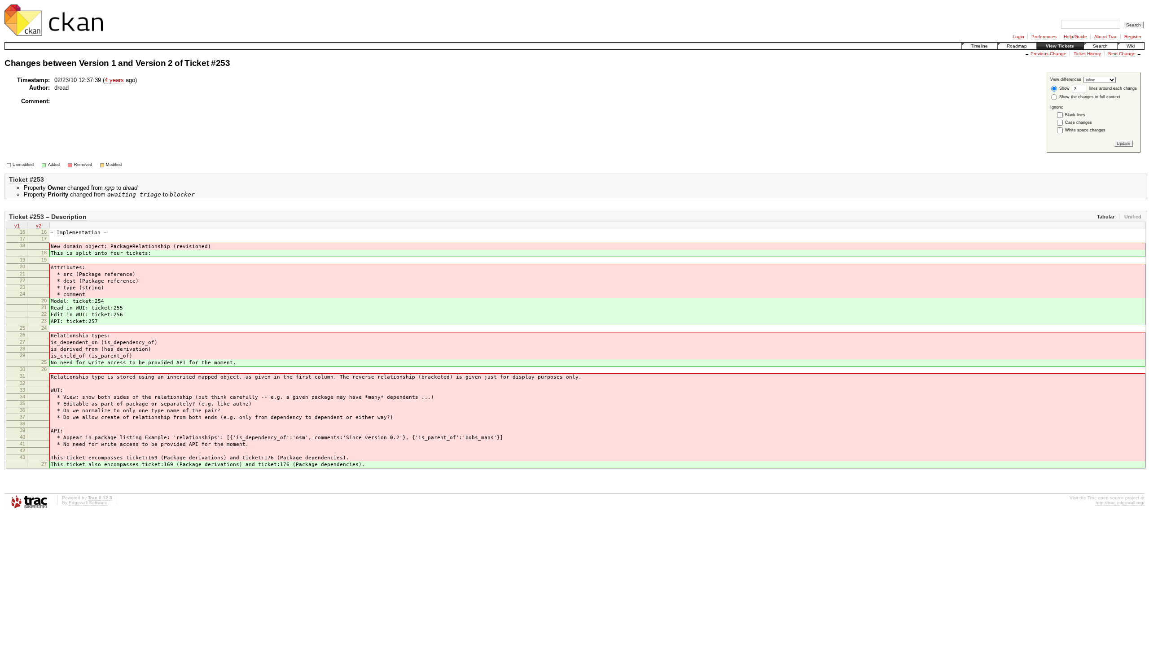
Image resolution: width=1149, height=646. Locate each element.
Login (1018, 36)
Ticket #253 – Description (48, 216)
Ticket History (1087, 53)
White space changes (1085, 130)
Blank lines (1075, 115)
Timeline (979, 46)
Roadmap (1017, 46)
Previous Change (1048, 53)
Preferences (1044, 36)
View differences (1065, 80)
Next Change (1122, 53)
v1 (17, 225)
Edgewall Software (88, 502)
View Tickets (1060, 46)
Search (1100, 46)
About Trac (1105, 36)
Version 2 (154, 63)
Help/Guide (1075, 36)
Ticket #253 (207, 63)
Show (1064, 88)
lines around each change (1112, 88)
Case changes (1078, 122)
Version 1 (97, 63)
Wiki (1131, 46)
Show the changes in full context (1089, 97)
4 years (114, 80)
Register (1132, 36)
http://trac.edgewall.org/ (1120, 502)
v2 (38, 225)
